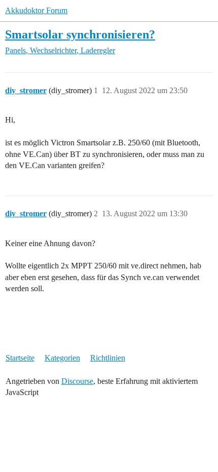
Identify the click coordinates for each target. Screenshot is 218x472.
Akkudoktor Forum (36, 10)
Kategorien (62, 357)
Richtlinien (107, 357)
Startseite (20, 357)
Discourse (77, 381)
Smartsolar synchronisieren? (80, 34)
